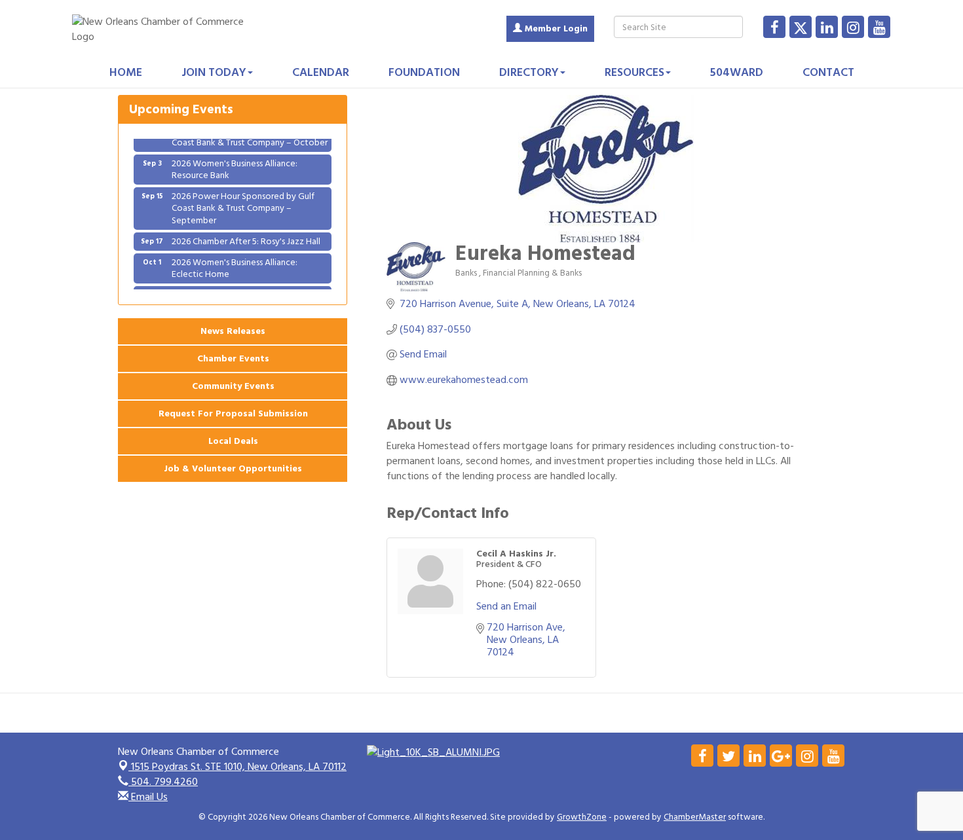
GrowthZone (582, 817)
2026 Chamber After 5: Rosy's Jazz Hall (246, 234)
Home (125, 72)
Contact (828, 72)
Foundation (424, 72)
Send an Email (506, 606)
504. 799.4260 (163, 781)
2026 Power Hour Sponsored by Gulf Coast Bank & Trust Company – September (243, 200)
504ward (736, 72)
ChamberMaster (695, 817)
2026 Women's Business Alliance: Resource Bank (234, 162)
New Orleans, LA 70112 (239, 766)
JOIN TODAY (213, 72)
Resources (634, 72)
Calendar (320, 72)
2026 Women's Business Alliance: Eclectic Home (234, 260)
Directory (529, 72)
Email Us (148, 796)
